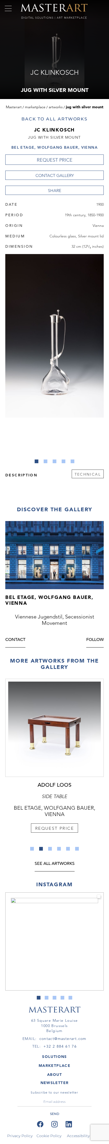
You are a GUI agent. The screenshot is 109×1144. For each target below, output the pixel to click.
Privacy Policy (20, 1136)
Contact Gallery (54, 175)
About (54, 1074)
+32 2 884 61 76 (60, 1046)
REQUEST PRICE (54, 160)
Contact (15, 640)
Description (21, 475)
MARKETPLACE (54, 1065)
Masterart (14, 107)
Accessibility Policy (84, 1136)
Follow (95, 640)
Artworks (56, 107)
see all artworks (55, 864)
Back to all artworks (54, 118)
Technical (88, 474)
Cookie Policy (49, 1136)
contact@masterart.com (63, 1038)
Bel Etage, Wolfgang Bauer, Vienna (54, 147)
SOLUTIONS (54, 1056)
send (54, 1114)
